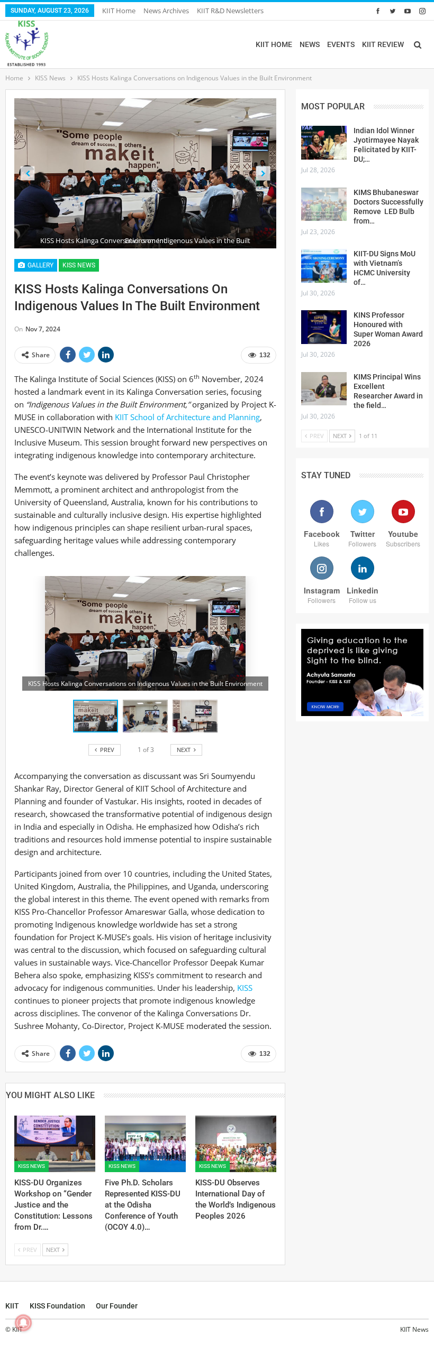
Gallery (39, 265)
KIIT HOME (274, 44)
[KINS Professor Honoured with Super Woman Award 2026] (324, 327)
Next (263, 173)
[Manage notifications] (23, 1322)
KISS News (78, 265)
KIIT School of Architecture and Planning (187, 417)
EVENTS (341, 44)
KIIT (12, 1306)
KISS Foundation (57, 1306)
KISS (244, 987)
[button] (148, 716)
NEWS (310, 44)
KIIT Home (118, 10)
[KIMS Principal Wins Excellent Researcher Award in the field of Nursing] (324, 389)
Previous (28, 173)
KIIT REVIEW (383, 44)
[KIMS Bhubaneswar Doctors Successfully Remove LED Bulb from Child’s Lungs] (324, 204)
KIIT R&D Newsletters (230, 10)
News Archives (166, 10)
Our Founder (117, 1306)
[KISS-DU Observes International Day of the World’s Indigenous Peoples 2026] (235, 1144)
